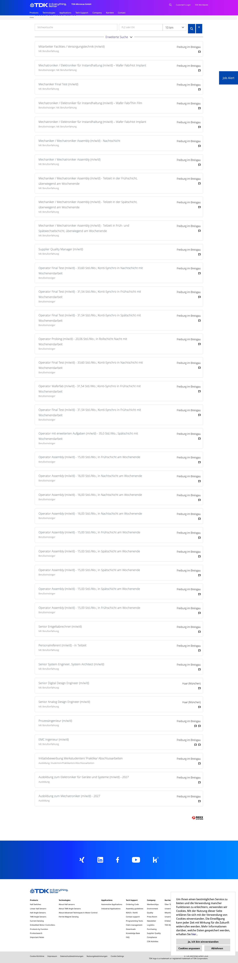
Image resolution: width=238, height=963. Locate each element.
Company (97, 12)
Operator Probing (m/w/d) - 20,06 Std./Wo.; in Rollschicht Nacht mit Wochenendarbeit (83, 341)
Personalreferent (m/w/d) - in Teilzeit (62, 645)
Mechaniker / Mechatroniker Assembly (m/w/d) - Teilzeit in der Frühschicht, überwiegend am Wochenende (88, 180)
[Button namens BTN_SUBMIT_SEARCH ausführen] (191, 28)
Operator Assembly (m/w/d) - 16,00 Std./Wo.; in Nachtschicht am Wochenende (90, 476)
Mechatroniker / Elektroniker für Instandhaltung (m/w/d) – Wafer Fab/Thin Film (90, 103)
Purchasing (152, 929)
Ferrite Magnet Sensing (69, 916)
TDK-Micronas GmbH (81, 4)
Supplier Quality (154, 933)
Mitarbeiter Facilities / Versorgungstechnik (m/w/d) (72, 46)
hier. (194, 934)
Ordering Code (132, 904)
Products (34, 12)
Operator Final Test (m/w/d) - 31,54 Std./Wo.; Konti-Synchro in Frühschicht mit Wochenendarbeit (90, 294)
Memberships (153, 904)
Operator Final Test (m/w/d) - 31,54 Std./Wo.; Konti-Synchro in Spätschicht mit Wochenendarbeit (90, 317)
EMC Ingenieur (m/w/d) (54, 739)
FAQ (128, 937)
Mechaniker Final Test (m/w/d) (58, 84)
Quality (150, 912)
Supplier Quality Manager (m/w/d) (61, 249)
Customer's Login (183, 5)
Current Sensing (37, 921)
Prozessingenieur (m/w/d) (55, 721)
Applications (65, 12)
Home (32, 17)
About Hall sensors (67, 904)
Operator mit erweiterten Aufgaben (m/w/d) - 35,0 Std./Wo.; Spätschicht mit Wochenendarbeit (88, 435)
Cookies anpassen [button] (189, 948)
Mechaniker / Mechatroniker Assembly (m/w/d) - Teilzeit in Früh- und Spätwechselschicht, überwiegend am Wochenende (84, 228)
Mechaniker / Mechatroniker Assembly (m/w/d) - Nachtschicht (79, 141)
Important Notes (37, 937)
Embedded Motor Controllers (42, 925)
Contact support (133, 916)
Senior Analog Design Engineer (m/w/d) (64, 702)
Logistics (150, 925)
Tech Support (81, 12)
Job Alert (228, 78)
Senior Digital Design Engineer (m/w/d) (64, 683)
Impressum (52, 956)
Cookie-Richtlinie (37, 956)
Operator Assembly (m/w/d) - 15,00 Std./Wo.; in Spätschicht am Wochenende (89, 551)
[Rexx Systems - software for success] (197, 818)
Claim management (134, 925)
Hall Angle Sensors (38, 912)
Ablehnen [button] (217, 948)
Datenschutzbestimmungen (71, 956)
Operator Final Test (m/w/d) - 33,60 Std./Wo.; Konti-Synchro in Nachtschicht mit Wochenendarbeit (91, 270)
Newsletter (151, 921)
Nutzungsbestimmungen (97, 956)
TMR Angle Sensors (38, 916)
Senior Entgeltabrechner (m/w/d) (60, 626)
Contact (121, 12)
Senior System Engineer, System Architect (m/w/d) (71, 664)
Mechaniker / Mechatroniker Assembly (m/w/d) (69, 159)
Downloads (131, 929)
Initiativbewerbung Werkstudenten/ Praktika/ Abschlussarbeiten (81, 758)
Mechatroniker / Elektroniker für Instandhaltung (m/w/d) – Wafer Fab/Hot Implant (92, 65)
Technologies (49, 12)
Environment (152, 908)
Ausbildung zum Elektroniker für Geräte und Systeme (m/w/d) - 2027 (84, 777)
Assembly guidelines (134, 908)
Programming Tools (134, 921)
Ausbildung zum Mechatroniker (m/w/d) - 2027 (69, 796)
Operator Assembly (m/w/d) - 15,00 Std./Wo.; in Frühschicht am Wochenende (89, 457)
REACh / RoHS (132, 912)
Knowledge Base (133, 933)
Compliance (152, 937)
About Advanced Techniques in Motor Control (78, 912)
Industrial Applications (110, 908)
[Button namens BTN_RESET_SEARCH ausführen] (199, 27)
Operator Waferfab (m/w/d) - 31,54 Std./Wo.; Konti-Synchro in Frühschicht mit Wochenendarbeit (90, 388)
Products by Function (39, 929)
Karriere (110, 12)
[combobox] (174, 27)
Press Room (152, 916)
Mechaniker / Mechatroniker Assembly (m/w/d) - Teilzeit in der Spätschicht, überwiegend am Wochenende (88, 204)
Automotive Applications (111, 904)
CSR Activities (152, 941)
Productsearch (36, 933)
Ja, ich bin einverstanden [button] (203, 941)
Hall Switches (35, 904)
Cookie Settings (117, 956)
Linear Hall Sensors (38, 908)
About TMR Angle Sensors (70, 908)
